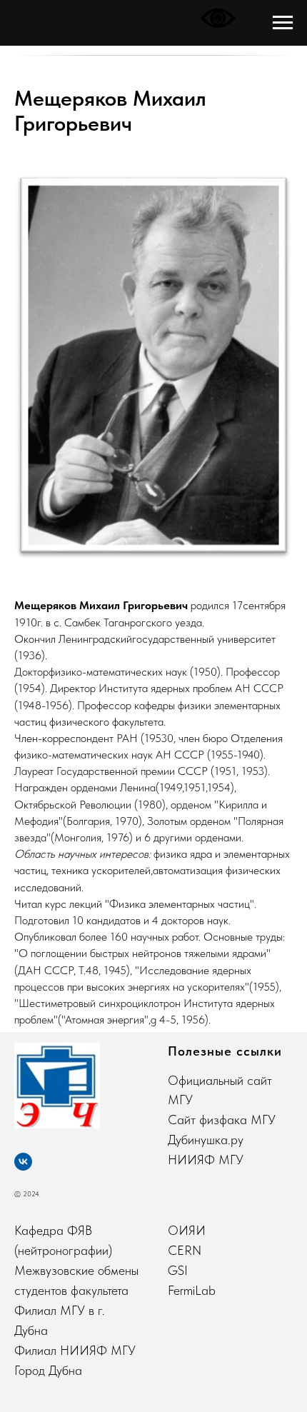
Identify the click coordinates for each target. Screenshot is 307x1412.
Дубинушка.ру (205, 1139)
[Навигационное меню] (283, 23)
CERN (184, 1250)
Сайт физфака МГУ (222, 1119)
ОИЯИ (187, 1230)
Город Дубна (48, 1370)
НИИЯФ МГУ (205, 1159)
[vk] (23, 1162)
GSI (178, 1270)
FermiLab (192, 1290)
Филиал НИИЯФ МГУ (75, 1350)
